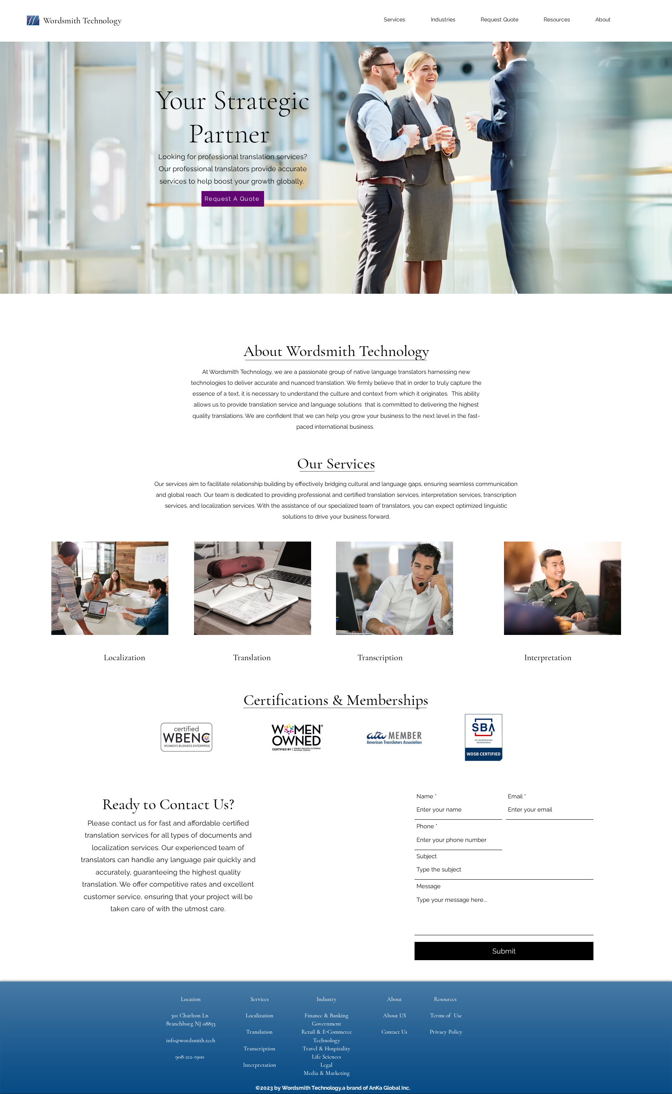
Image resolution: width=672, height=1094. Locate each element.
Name (424, 796)
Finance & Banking (326, 1015)
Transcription (259, 1048)
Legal (326, 1064)
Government (326, 1023)
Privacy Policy (446, 1031)
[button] (385, 19)
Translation (259, 1031)
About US (394, 1015)
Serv (255, 999)
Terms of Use (446, 1015)
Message (428, 886)
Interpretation (259, 1064)
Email (515, 796)
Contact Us (394, 1031)
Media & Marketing (327, 1072)
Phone (425, 826)
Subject (426, 856)
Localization (259, 1015)
